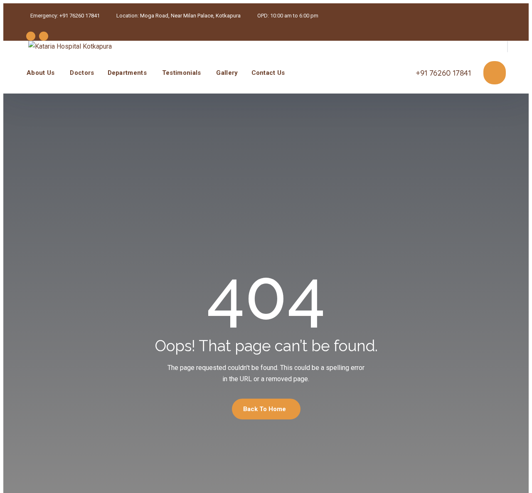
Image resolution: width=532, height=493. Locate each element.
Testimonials (181, 72)
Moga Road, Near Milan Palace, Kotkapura (190, 15)
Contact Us (268, 72)
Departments (127, 72)
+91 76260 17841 (79, 15)
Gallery (227, 72)
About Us (40, 72)
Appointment (494, 72)
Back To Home (264, 409)
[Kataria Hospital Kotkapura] (70, 46)
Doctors (82, 72)
